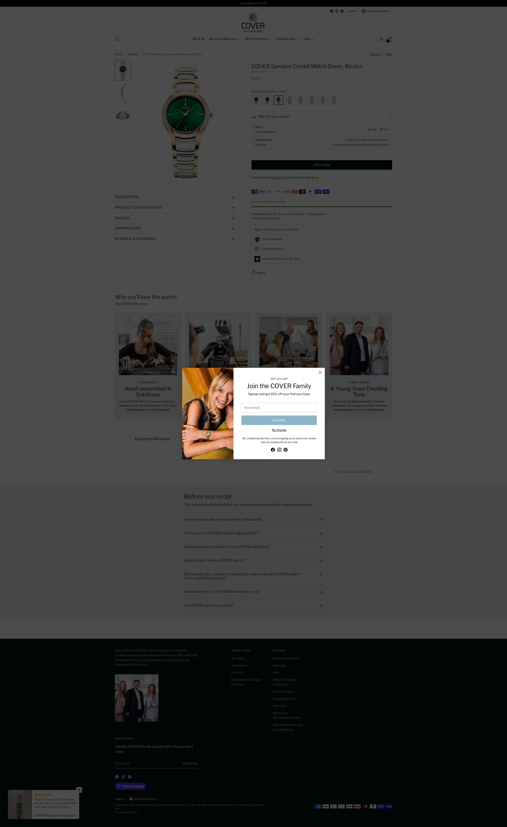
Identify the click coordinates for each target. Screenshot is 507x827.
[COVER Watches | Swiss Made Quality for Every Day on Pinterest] (285, 450)
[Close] (320, 372)
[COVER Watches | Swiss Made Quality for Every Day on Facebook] (273, 450)
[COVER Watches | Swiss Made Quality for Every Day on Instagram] (279, 450)
